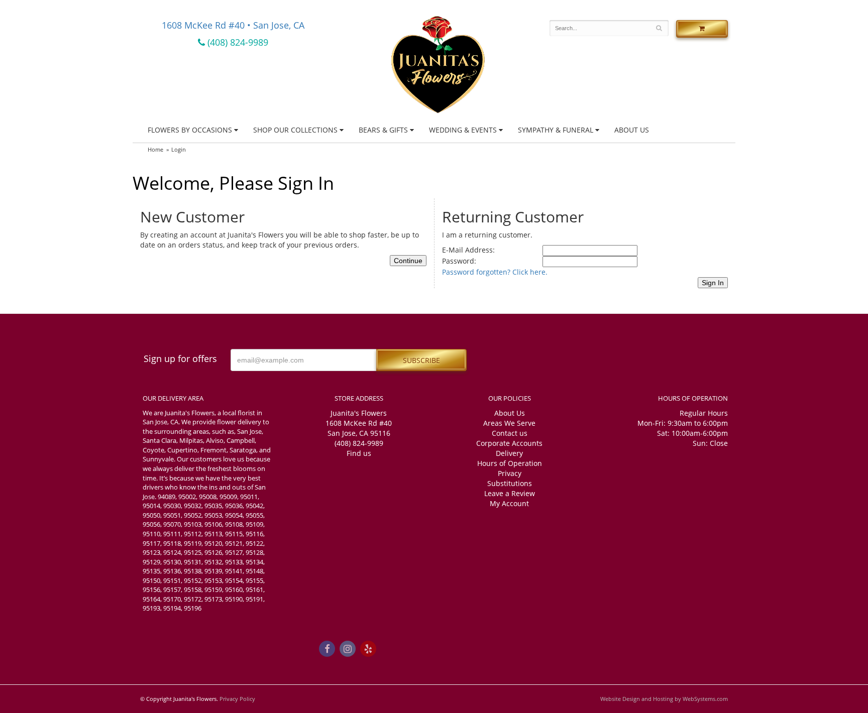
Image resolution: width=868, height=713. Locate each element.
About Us (631, 130)
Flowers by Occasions (190, 130)
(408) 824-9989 (236, 42)
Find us (359, 453)
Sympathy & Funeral (555, 130)
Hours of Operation (509, 463)
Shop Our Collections (295, 130)
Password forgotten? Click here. (495, 272)
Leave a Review (509, 493)
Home (155, 149)
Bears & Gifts (383, 130)
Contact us (509, 433)
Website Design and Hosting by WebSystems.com (664, 698)
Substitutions (509, 483)
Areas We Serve (509, 423)
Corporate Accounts (509, 443)
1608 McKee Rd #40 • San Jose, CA (233, 25)
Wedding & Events (463, 130)
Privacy (509, 473)
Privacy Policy (237, 698)
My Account (509, 503)
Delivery (509, 453)
